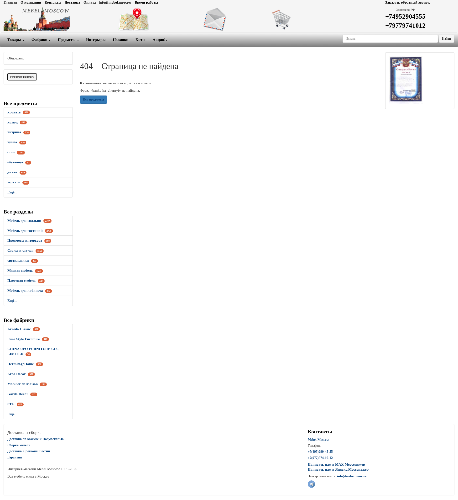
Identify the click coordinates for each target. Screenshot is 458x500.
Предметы (67, 40)
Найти (446, 38)
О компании (31, 2)
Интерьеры (96, 40)
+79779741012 (405, 25)
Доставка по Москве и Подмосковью (35, 439)
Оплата (89, 2)
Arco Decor (20, 374)
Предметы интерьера (28, 240)
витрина (18, 132)
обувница (18, 162)
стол (15, 152)
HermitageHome (24, 364)
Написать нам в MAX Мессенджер (336, 464)
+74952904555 (405, 16)
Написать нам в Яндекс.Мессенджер (338, 469)
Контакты (53, 2)
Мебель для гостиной (29, 231)
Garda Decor (21, 394)
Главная (10, 2)
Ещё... (12, 192)
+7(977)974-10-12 (320, 458)
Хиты (140, 40)
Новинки (120, 40)
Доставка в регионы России (28, 451)
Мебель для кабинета (28, 291)
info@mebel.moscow (115, 2)
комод (16, 122)
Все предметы (93, 99)
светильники (21, 260)
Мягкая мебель (24, 270)
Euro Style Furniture (27, 339)
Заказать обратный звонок (407, 2)
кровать (17, 112)
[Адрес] (152, 19)
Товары (14, 40)
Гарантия (14, 457)
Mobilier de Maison (26, 384)
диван (16, 172)
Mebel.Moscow (318, 439)
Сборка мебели (18, 445)
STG (14, 404)
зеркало (17, 182)
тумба (16, 142)
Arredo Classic (22, 329)
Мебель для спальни (28, 221)
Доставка (72, 2)
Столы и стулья (24, 250)
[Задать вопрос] (229, 19)
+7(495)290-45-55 (320, 451)
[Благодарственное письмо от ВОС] (406, 80)
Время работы (146, 2)
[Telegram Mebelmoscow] (311, 484)
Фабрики (39, 40)
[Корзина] (305, 19)
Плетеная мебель (25, 280)
